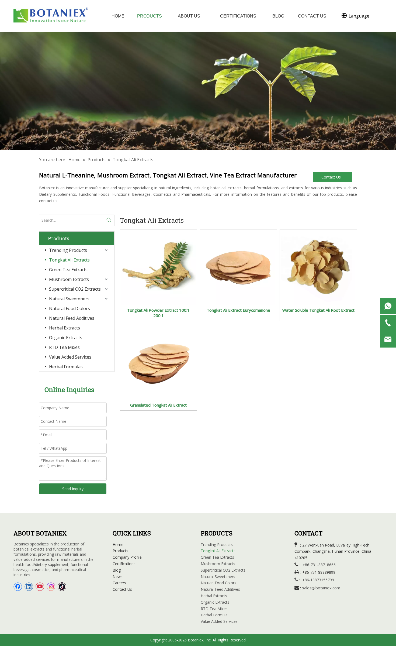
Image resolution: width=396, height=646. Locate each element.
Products (120, 550)
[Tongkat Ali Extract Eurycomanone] (239, 267)
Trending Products (68, 250)
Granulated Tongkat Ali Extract (158, 405)
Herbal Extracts (64, 328)
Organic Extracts (65, 338)
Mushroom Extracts (69, 279)
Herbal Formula (214, 614)
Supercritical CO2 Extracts (75, 289)
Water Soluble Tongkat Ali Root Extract (318, 310)
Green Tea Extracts (68, 270)
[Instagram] (51, 586)
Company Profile (127, 557)
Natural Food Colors (69, 308)
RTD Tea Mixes (64, 347)
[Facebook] (17, 586)
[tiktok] (62, 586)
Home (118, 544)
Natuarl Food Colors (218, 582)
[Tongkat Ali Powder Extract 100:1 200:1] (158, 267)
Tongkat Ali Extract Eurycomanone (238, 310)
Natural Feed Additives (71, 318)
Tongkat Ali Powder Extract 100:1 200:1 (158, 312)
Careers (119, 582)
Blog (117, 570)
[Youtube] (40, 586)
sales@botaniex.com (321, 587)
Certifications (124, 563)
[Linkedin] (29, 586)
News (118, 576)
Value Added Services (70, 357)
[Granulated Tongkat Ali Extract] (158, 362)
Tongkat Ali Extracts (69, 260)
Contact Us (331, 177)
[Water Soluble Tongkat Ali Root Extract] (318, 267)
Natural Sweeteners (69, 299)
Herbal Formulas (66, 367)
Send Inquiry (73, 488)
